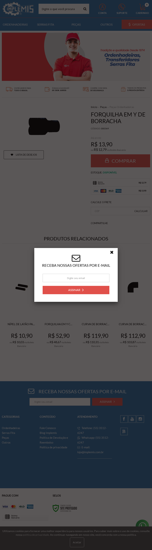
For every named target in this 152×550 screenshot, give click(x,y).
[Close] (113, 253)
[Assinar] (76, 290)
